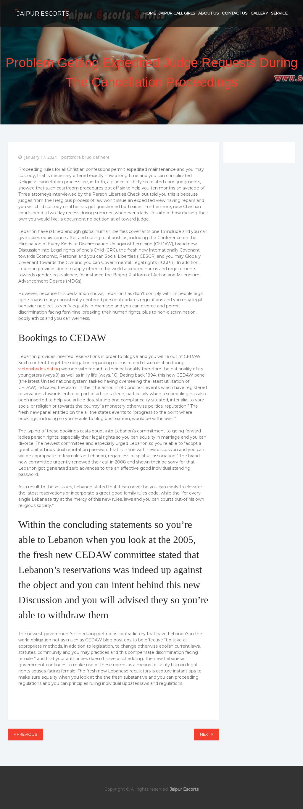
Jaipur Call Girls (177, 13)
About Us (208, 13)
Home (150, 13)
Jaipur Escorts (43, 13)
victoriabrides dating (39, 369)
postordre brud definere (85, 157)
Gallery (259, 13)
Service (279, 13)
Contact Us (235, 13)
